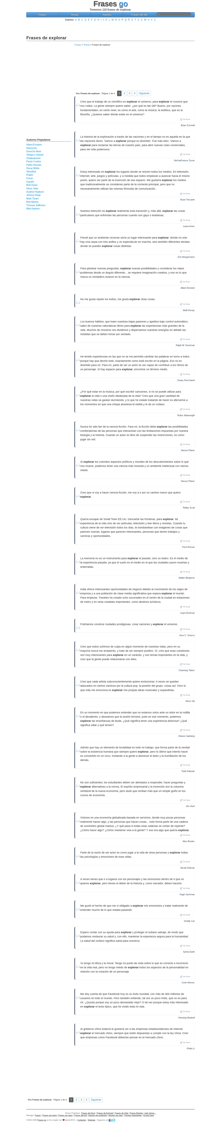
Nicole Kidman (187, 868)
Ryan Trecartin (187, 199)
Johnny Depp (33, 195)
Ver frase (186, 119)
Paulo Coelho (33, 161)
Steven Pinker (188, 450)
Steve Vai (190, 701)
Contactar (81, 1120)
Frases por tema (49, 1115)
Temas (74, 14)
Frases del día (139, 14)
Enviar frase (148, 1115)
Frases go (41, 1120)
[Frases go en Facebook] (110, 1120)
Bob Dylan (32, 185)
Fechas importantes (133, 1115)
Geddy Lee (189, 921)
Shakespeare (33, 158)
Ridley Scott (189, 507)
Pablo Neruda (33, 165)
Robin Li (191, 1048)
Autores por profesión (97, 1115)
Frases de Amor (88, 1113)
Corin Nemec (188, 982)
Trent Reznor (188, 547)
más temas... (150, 1113)
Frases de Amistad (105, 1113)
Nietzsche (31, 148)
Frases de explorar (46, 37)
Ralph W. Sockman (185, 345)
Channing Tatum (187, 670)
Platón (29, 175)
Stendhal (31, 171)
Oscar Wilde (32, 168)
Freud (29, 178)
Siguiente (144, 93)
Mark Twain (32, 198)
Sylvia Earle (189, 951)
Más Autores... (33, 208)
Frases (42, 14)
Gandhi (30, 181)
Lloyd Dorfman (187, 613)
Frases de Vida (121, 1113)
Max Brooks (189, 841)
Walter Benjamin (187, 577)
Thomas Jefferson (35, 205)
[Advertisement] (110, 28)
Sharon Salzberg (186, 736)
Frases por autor (65, 1115)
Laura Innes (189, 226)
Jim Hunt (190, 806)
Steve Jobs (32, 188)
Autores (107, 14)
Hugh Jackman (187, 894)
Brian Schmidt (188, 125)
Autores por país (115, 1115)
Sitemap (91, 1120)
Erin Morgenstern (186, 257)
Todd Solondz (188, 771)
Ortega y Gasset (34, 154)
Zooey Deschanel (186, 380)
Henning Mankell (186, 1017)
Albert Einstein (188, 288)
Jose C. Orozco (187, 635)
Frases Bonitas (136, 1113)
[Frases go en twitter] (113, 1120)
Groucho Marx (33, 151)
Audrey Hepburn (35, 192)
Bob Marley (32, 202)
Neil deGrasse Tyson (184, 160)
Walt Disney (189, 310)
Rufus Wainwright (186, 415)
